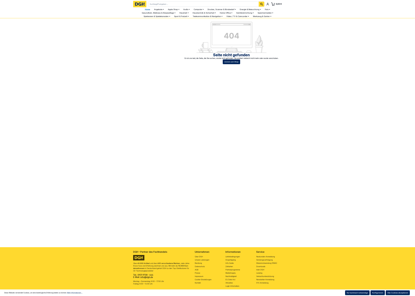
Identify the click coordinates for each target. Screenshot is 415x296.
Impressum (199, 276)
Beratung (198, 263)
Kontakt (198, 283)
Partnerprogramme (232, 270)
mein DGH (260, 270)
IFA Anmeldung (262, 283)
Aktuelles (229, 283)
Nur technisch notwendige (357, 293)
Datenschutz (200, 266)
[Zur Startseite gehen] (139, 4)
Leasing (259, 273)
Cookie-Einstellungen (203, 279)
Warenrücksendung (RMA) (266, 263)
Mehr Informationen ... (74, 293)
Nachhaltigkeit (231, 276)
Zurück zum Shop (231, 62)
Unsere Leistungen (202, 260)
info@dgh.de (146, 277)
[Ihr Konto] (267, 4)
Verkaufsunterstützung (265, 276)
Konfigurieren (377, 293)
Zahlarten (229, 266)
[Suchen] (261, 4)
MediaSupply (230, 273)
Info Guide (229, 263)
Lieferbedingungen (232, 257)
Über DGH (199, 257)
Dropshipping (230, 260)
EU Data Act (230, 279)
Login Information (232, 286)
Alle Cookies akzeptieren (397, 293)
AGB (196, 270)
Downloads (260, 266)
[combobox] (203, 4)
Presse (197, 273)
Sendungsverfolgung (264, 260)
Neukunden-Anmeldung (265, 257)
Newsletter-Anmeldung (265, 279)
